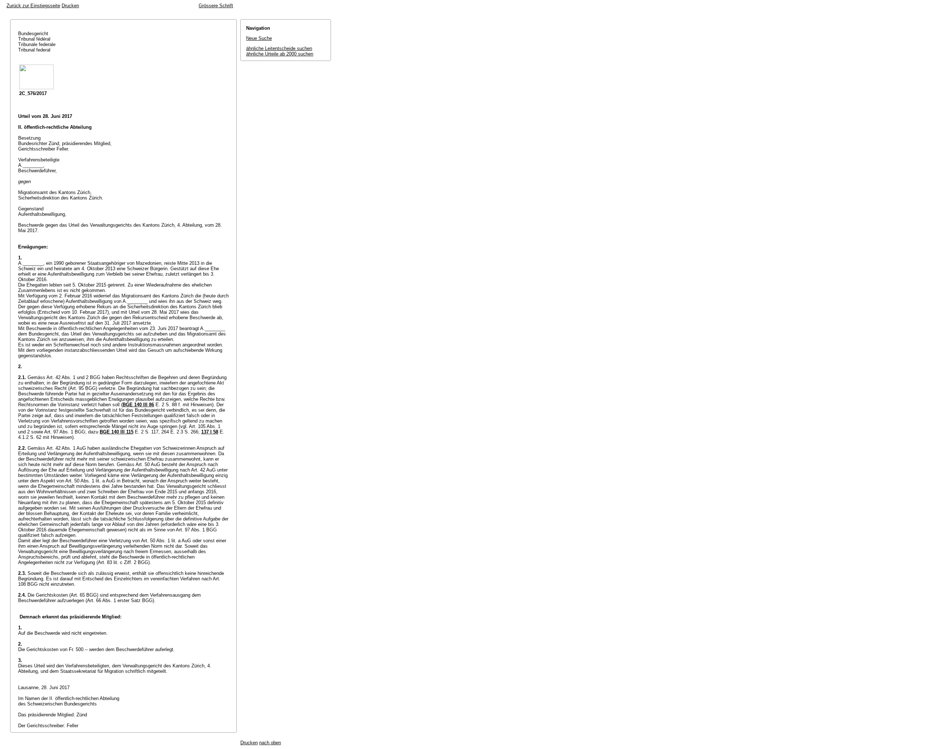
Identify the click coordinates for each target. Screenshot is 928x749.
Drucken (70, 5)
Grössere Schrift (216, 5)
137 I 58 (209, 432)
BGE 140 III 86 (138, 404)
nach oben (270, 742)
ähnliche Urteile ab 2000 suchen (279, 54)
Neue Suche (259, 38)
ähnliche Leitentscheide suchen (279, 48)
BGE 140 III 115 (116, 432)
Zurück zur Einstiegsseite (33, 5)
